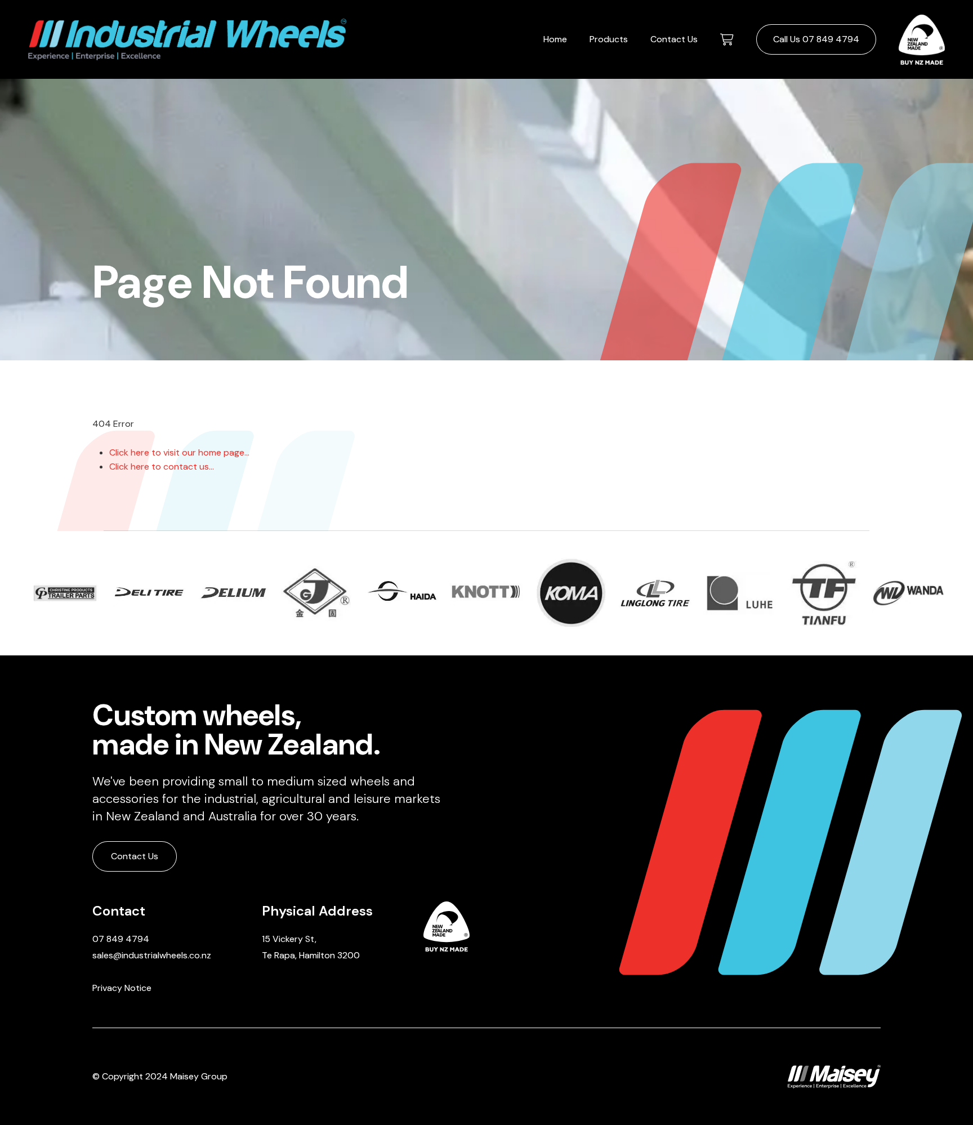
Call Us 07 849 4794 (816, 39)
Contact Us (674, 39)
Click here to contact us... (161, 466)
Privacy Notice (121, 988)
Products (609, 39)
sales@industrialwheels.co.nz (151, 955)
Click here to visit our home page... (179, 452)
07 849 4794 (120, 939)
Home (555, 39)
